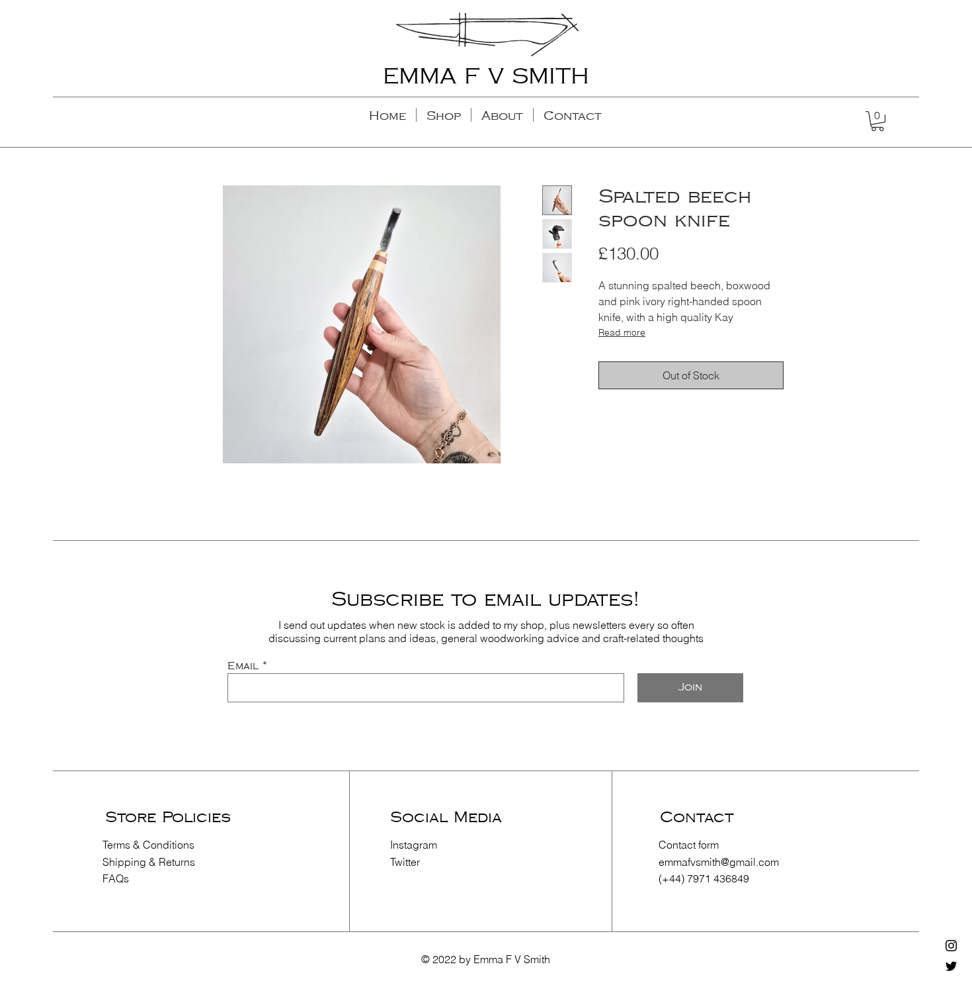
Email (243, 666)
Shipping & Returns (148, 862)
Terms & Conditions (148, 844)
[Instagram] (951, 945)
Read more (621, 332)
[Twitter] (951, 966)
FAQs (115, 878)
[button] (877, 121)
